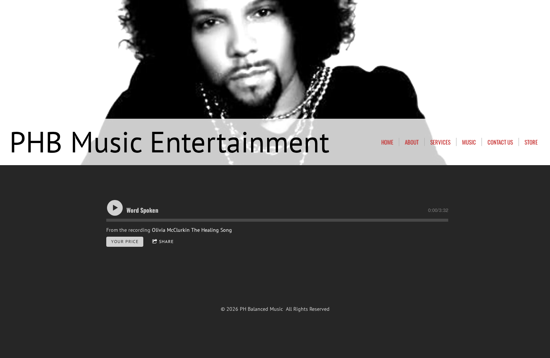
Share (166, 241)
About (412, 142)
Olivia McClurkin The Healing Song (192, 230)
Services (440, 142)
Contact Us (500, 142)
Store (531, 142)
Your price (124, 241)
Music (469, 142)
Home (387, 142)
